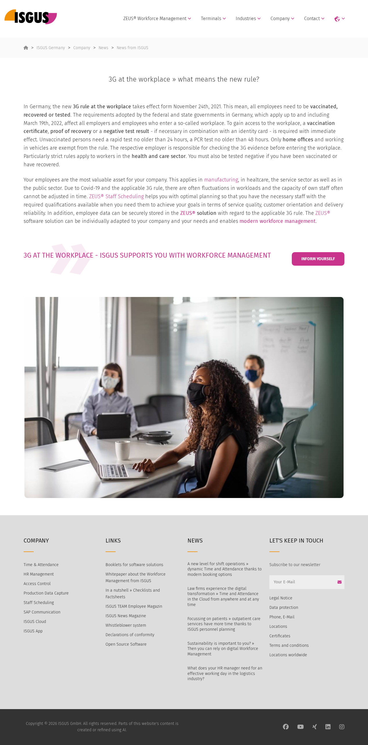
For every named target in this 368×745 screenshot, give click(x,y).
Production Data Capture (46, 593)
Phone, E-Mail (281, 617)
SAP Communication (42, 612)
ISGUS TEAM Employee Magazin (134, 606)
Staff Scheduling (39, 602)
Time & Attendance (41, 564)
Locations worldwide (288, 655)
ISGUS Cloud (35, 621)
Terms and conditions (289, 645)
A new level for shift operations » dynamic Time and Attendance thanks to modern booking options (224, 569)
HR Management (39, 574)
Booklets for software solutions (134, 564)
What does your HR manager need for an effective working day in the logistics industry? (224, 673)
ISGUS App (33, 631)
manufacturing (221, 180)
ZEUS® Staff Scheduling (116, 196)
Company (280, 18)
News (103, 47)
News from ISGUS (132, 47)
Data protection (283, 607)
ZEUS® (187, 213)
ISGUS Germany (51, 47)
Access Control (37, 583)
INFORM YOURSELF (318, 258)
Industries (246, 18)
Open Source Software (126, 644)
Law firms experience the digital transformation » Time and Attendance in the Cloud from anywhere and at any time (223, 596)
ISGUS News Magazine (126, 615)
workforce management (288, 221)
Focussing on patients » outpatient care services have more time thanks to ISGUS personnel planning (223, 624)
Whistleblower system (126, 625)
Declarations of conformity (130, 634)
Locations (278, 626)
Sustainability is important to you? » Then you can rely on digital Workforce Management (222, 649)
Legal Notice (280, 598)
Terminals (211, 18)
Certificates (279, 636)
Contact (312, 18)
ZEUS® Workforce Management (154, 18)
